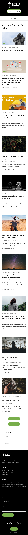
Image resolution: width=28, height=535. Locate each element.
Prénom (4, 507)
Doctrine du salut (6, 47)
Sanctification (10, 193)
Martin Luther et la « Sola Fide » (12, 50)
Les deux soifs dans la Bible (11, 401)
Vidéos (6, 440)
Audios (6, 438)
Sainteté (4, 193)
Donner (14, 528)
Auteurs (6, 441)
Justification (15, 47)
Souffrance (13, 313)
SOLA (17, 532)
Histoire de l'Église (16, 272)
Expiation (14, 112)
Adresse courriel (5, 501)
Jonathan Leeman (6, 87)
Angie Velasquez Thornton (8, 362)
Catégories (7, 443)
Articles (6, 436)
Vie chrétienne (12, 75)
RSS (3, 493)
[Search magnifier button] (19, 11)
